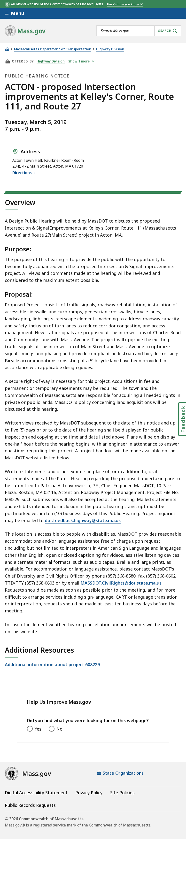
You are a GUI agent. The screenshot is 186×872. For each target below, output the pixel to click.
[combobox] (138, 30)
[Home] (7, 49)
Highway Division (110, 49)
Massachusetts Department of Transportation (52, 49)
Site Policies (122, 792)
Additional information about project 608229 (52, 665)
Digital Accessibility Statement (36, 792)
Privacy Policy (88, 792)
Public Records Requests (30, 805)
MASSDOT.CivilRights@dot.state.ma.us (121, 583)
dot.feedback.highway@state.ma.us (83, 520)
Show (79, 61)
